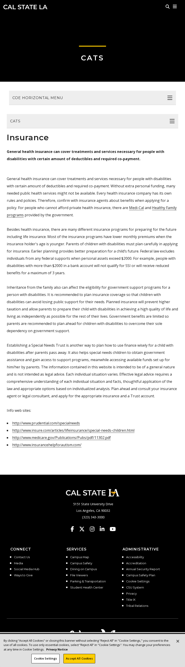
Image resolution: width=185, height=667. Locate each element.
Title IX (130, 599)
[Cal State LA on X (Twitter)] (84, 529)
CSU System (135, 587)
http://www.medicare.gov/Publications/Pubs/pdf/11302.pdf (61, 437)
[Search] (168, 6)
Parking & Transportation (88, 581)
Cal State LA (25, 7)
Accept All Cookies (79, 658)
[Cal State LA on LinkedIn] (104, 529)
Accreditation (136, 563)
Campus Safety (81, 563)
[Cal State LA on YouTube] (113, 529)
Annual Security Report (143, 569)
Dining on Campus (83, 569)
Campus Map (79, 557)
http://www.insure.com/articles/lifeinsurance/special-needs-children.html (73, 430)
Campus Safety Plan (140, 575)
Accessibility (135, 557)
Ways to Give (23, 575)
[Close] (178, 641)
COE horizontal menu (37, 98)
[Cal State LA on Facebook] (74, 529)
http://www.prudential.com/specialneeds (46, 423)
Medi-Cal (136, 207)
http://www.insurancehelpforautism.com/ (46, 444)
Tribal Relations (137, 605)
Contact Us (22, 557)
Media (18, 563)
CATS (92, 57)
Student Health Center (86, 587)
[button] (175, 6)
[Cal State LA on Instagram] (94, 529)
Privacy (131, 593)
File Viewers (79, 575)
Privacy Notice (57, 649)
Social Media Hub (26, 569)
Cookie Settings (137, 581)
